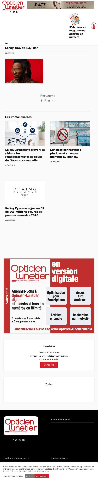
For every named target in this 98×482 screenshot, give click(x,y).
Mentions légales (61, 419)
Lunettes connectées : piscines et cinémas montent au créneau (65, 153)
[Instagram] (19, 440)
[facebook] (10, 12)
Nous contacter (61, 458)
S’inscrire (49, 364)
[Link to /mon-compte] (93, 26)
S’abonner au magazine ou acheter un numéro (77, 32)
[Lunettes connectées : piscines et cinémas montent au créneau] (70, 133)
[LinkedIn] (23, 440)
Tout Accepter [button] (42, 476)
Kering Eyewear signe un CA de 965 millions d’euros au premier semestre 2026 (24, 211)
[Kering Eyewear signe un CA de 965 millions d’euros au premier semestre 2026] (25, 192)
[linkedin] (17, 12)
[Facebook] (13, 440)
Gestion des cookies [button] (13, 476)
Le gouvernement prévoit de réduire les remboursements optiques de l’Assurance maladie (25, 155)
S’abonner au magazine (17, 458)
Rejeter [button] (29, 476)
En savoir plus (42, 471)
